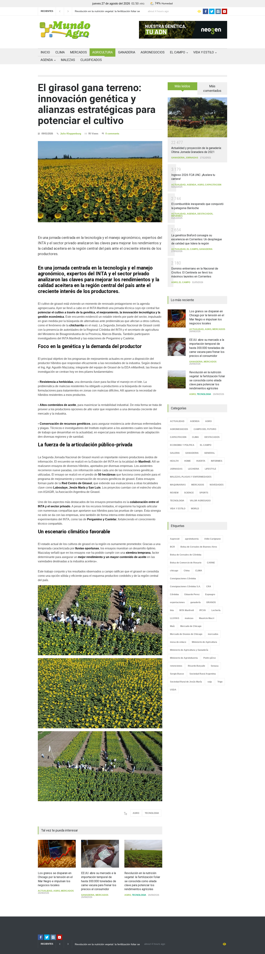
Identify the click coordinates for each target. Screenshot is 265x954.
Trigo (219, 682)
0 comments (112, 133)
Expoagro (210, 594)
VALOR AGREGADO (200, 500)
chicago (174, 570)
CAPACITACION (213, 184)
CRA (208, 586)
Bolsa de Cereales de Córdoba (185, 554)
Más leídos (182, 86)
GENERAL (209, 453)
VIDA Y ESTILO (203, 52)
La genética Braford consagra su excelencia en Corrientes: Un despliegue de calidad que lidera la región (196, 239)
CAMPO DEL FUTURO (205, 429)
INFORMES (177, 216)
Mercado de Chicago (190, 626)
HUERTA (200, 461)
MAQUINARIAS (178, 484)
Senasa (214, 666)
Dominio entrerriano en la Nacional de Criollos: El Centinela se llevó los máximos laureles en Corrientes (194, 272)
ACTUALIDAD (45, 891)
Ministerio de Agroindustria (184, 658)
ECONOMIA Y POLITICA (182, 445)
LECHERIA (193, 469)
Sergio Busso (177, 674)
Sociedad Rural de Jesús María (186, 682)
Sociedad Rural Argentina (202, 674)
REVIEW (174, 492)
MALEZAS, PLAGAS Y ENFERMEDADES (190, 477)
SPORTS (203, 492)
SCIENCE (189, 492)
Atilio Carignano (212, 539)
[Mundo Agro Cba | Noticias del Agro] (65, 36)
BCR (172, 547)
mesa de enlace (178, 642)
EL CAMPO (177, 52)
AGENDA (47, 60)
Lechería (215, 610)
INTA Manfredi (186, 610)
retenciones (176, 666)
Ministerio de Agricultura (204, 642)
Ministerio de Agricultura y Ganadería (189, 650)
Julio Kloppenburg (70, 133)
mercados (213, 634)
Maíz (172, 626)
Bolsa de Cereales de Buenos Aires (198, 547)
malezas (189, 618)
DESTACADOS (205, 214)
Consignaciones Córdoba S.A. (185, 586)
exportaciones (177, 602)
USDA (173, 689)
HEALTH (174, 461)
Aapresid (174, 539)
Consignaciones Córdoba (183, 578)
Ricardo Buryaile (196, 666)
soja (209, 682)
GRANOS (211, 602)
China (187, 570)
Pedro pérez (209, 658)
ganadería (195, 602)
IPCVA (202, 610)
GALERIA (175, 453)
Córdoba (174, 594)
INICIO (45, 52)
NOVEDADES (217, 484)
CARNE (211, 562)
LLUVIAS (174, 618)
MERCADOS (78, 52)
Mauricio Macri (206, 618)
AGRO (136, 813)
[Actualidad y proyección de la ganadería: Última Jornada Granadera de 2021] (197, 117)
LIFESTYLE (210, 469)
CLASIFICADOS (91, 60)
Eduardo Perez (192, 594)
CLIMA (60, 52)
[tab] (182, 87)
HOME (187, 461)
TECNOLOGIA (152, 813)
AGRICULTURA (102, 52)
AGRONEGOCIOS (153, 52)
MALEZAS (68, 60)
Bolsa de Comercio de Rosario (185, 562)
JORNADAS (192, 157)
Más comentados (212, 88)
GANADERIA (126, 52)
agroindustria (192, 539)
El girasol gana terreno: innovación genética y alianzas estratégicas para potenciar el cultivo (97, 104)
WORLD (195, 508)
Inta (172, 610)
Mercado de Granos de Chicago (186, 634)
